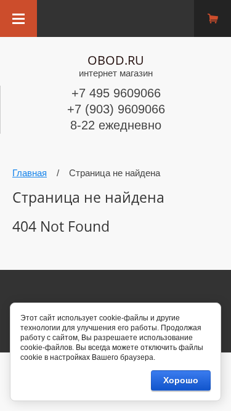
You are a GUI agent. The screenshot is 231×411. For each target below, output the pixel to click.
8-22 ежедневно (115, 125)
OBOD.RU (115, 60)
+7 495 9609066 (116, 93)
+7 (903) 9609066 (116, 109)
